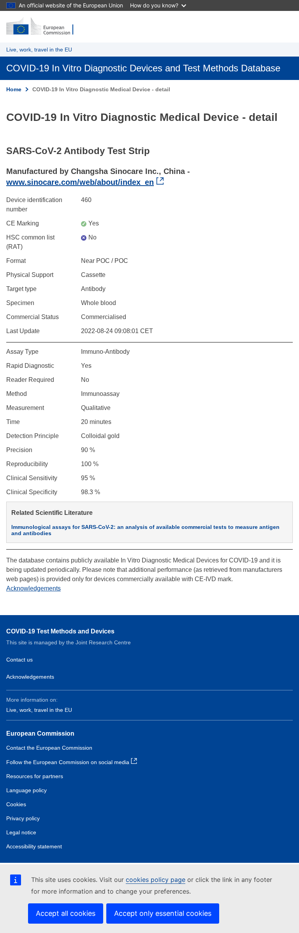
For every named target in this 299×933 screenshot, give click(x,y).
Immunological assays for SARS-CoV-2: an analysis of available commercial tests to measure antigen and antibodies (145, 530)
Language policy (26, 790)
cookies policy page (155, 879)
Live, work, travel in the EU (39, 49)
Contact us (19, 659)
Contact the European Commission (49, 748)
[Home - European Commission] (44, 26)
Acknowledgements (33, 588)
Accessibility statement (34, 846)
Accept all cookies (65, 913)
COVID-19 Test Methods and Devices (60, 631)
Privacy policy (23, 818)
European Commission (40, 733)
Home (13, 89)
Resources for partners (34, 776)
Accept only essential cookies (162, 913)
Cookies (16, 804)
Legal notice (21, 832)
